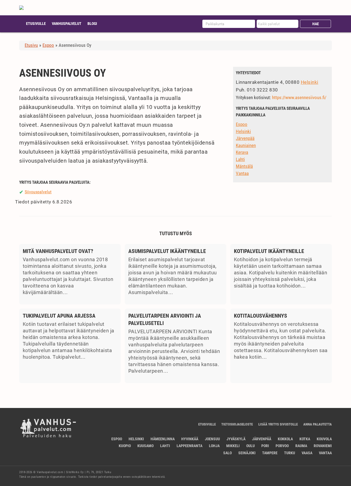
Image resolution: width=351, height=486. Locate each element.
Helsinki (309, 82)
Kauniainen (246, 145)
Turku (289, 453)
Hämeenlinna (163, 439)
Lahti (240, 159)
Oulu (250, 446)
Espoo (241, 124)
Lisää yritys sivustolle (278, 424)
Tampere (270, 453)
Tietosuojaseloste (237, 424)
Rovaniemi (323, 446)
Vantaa (242, 173)
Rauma (301, 446)
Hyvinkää (189, 439)
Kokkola (285, 439)
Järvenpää (245, 138)
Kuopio (125, 446)
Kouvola (324, 439)
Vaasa (307, 453)
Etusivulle (36, 23)
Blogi (92, 23)
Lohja (214, 446)
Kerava (242, 152)
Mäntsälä (244, 166)
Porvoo (282, 446)
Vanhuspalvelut (66, 23)
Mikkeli (233, 446)
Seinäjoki (247, 453)
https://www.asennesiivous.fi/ (299, 97)
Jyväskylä (236, 439)
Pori (265, 446)
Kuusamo (145, 446)
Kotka (304, 439)
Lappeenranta (189, 446)
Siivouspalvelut (38, 191)
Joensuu (212, 439)
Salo (227, 453)
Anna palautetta (317, 424)
